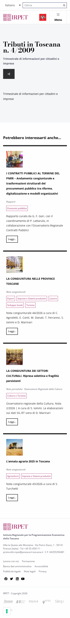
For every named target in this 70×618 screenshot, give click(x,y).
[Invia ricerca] (64, 5)
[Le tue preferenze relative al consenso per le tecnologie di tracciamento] (6, 611)
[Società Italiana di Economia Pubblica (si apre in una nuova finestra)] (59, 602)
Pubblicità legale (12, 571)
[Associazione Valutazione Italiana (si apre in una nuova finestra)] (21, 602)
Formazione (28, 561)
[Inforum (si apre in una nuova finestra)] (8, 602)
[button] (13, 5)
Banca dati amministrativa (17, 566)
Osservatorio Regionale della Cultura (43, 389)
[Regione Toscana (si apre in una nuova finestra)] (42, 17)
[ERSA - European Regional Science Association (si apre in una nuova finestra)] (46, 602)
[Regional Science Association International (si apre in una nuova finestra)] (33, 602)
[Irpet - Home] (15, 17)
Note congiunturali (15, 292)
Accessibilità (41, 566)
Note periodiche (14, 389)
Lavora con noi (11, 561)
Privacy (42, 571)
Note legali (30, 571)
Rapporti (10, 201)
